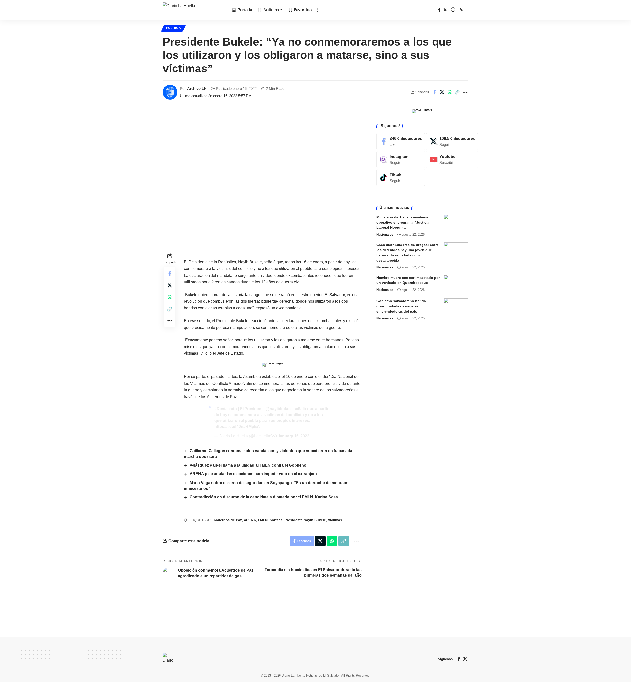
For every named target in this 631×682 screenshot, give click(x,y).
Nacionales (384, 234)
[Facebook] (439, 9)
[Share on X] (441, 92)
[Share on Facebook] (434, 92)
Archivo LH (197, 89)
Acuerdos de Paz (227, 520)
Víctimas (335, 520)
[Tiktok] (400, 177)
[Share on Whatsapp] (449, 92)
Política (173, 27)
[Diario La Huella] (193, 9)
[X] (445, 9)
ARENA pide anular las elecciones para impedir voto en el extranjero (253, 474)
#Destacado (225, 409)
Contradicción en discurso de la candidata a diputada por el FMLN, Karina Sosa (264, 497)
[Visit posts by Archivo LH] (170, 92)
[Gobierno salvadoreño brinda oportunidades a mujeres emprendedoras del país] (456, 307)
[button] (318, 10)
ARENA (250, 520)
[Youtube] (452, 159)
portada (276, 520)
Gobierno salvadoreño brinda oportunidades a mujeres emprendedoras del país (401, 306)
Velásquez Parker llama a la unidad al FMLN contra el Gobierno (248, 465)
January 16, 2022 (293, 436)
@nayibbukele (279, 409)
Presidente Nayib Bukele (305, 520)
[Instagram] (400, 159)
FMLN (263, 520)
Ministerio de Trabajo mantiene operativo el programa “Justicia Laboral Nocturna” (402, 222)
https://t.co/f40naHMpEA (237, 426)
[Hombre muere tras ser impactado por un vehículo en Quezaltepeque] (456, 284)
